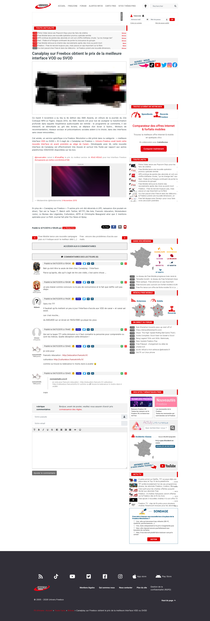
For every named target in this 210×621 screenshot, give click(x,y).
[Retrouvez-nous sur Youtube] (73, 576)
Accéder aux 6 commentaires (80, 246)
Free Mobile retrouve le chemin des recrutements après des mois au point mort (70, 43)
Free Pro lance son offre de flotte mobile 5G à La (156, 287)
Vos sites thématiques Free (147, 392)
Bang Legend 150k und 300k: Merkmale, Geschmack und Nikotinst (152, 339)
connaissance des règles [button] (70, 409)
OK (172, 19)
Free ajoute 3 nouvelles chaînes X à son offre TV (158, 498)
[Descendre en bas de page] (88, 263)
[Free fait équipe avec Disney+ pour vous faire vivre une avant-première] (133, 200)
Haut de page (168, 600)
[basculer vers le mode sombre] (145, 6)
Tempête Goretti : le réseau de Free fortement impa (157, 279)
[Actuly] (137, 426)
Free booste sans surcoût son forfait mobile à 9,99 (157, 285)
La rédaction (69, 228)
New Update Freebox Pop (146, 341)
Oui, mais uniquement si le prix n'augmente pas (155, 526)
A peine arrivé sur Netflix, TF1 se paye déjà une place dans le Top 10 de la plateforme (157, 480)
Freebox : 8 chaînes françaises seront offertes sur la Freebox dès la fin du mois (157, 495)
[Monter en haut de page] (92, 263)
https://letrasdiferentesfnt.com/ (149, 330)
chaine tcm (140, 347)
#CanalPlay (59, 157)
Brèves (124, 33)
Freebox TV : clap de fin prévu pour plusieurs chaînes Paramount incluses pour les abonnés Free (157, 505)
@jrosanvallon (40, 157)
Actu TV (137, 474)
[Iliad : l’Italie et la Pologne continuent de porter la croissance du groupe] (133, 180)
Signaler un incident (165, 446)
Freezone (137, 16)
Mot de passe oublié (162, 23)
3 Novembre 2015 (69, 200)
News (124, 43)
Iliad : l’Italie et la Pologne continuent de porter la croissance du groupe (66, 40)
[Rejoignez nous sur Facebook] (105, 576)
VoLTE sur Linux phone (145, 352)
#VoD (93, 157)
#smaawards (40, 160)
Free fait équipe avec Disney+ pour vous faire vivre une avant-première (158, 199)
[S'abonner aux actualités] (125, 227)
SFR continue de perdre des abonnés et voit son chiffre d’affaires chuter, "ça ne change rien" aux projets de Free (158, 176)
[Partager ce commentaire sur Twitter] (84, 263)
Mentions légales (87, 587)
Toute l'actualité (45, 28)
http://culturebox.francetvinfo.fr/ (68, 359)
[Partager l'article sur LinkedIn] (120, 227)
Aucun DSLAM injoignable (167, 436)
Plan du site (142, 587)
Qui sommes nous (107, 587)
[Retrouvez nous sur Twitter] (89, 576)
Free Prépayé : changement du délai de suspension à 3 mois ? (152, 345)
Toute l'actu (60, 610)
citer (79, 263)
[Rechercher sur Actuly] (172, 428)
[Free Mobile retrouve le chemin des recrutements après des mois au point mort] (133, 185)
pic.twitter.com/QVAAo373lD (58, 160)
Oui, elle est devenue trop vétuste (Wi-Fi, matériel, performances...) (151, 522)
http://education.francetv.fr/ (75, 355)
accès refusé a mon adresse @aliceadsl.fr (153, 350)
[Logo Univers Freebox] (43, 6)
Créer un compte (136, 23)
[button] (34, 430)
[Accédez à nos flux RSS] (41, 576)
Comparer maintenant (154, 149)
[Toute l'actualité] (121, 28)
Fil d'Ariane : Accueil (43, 610)
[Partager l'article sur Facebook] (113, 227)
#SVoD (99, 157)
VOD (43, 141)
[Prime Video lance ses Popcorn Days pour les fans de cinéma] (133, 166)
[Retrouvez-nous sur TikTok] (56, 576)
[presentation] (34, 430)
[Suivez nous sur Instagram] (120, 576)
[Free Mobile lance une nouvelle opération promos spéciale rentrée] (133, 171)
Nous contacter (125, 587)
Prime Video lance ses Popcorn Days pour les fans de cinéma (63, 33)
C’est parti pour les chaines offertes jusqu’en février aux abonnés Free (156, 490)
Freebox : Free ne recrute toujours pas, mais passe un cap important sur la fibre (70, 45)
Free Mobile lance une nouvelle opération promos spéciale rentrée (64, 35)
